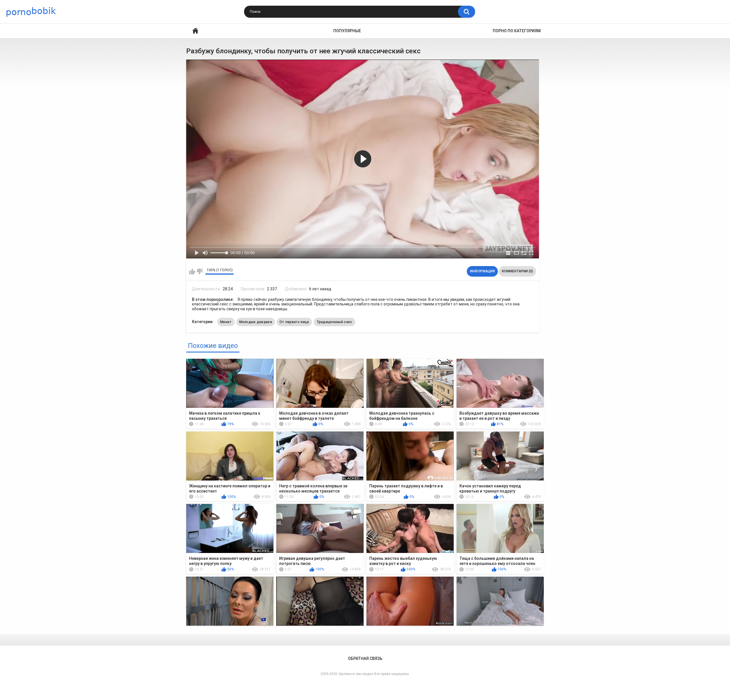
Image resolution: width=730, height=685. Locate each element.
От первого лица (294, 322)
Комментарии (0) (517, 271)
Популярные (347, 31)
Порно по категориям (517, 31)
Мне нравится (192, 271)
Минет (226, 322)
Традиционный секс (334, 322)
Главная (195, 31)
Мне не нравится (199, 271)
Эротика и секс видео (355, 674)
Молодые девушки (255, 322)
